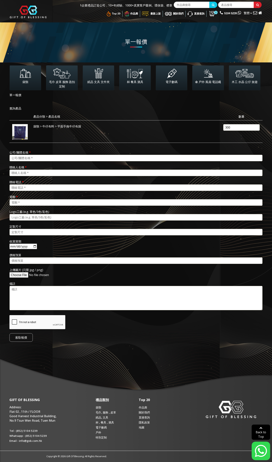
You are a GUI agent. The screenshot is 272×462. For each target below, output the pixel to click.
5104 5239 (231, 13)
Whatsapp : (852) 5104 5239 (28, 436)
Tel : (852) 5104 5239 (23, 431)
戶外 (98, 432)
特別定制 (101, 437)
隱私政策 (144, 422)
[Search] (213, 5)
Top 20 (116, 13)
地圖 (141, 427)
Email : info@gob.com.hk (25, 441)
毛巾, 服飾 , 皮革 (106, 412)
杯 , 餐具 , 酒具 (105, 422)
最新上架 (155, 13)
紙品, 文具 (102, 417)
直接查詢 (198, 13)
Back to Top (261, 434)
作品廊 (134, 13)
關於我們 (178, 13)
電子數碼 (101, 427)
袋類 (98, 407)
